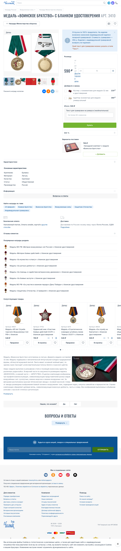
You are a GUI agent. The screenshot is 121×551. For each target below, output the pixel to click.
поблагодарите (46, 480)
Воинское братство (43, 207)
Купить (90, 125)
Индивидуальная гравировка (17, 210)
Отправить (103, 450)
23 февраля (10, 207)
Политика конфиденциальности (52, 513)
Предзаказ (14, 343)
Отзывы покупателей (48, 502)
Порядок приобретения (12, 496)
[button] (59, 3)
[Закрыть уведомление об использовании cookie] (117, 544)
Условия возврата (86, 502)
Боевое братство (25, 207)
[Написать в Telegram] (109, 3)
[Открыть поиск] (104, 3)
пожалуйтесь (33, 480)
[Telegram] (52, 91)
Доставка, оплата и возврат (13, 502)
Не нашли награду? (86, 499)
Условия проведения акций (89, 505)
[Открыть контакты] (116, 3)
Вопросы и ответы (10, 499)
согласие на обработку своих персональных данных (73, 454)
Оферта (12, 486)
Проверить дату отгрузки (12, 505)
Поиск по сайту (85, 496)
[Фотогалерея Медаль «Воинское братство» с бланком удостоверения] (109, 23)
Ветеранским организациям (13, 510)
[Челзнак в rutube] (75, 475)
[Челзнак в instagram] (68, 475)
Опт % (66, 133)
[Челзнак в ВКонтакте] (46, 475)
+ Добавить (100, 154)
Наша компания (47, 499)
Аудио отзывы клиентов (49, 505)
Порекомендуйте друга (49, 516)
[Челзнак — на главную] (9, 3)
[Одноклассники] (48, 91)
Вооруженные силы (63, 207)
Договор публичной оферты (51, 510)
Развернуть (8, 394)
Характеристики (10, 162)
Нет (75, 404)
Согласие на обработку (39, 486)
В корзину (42, 343)
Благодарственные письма (50, 507)
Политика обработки (22, 486)
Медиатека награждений (50, 496)
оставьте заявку (57, 483)
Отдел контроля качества (13, 507)
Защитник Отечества (83, 207)
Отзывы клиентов (11, 233)
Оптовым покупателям (11, 513)
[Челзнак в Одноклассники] (53, 475)
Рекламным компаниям (12, 516)
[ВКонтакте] (44, 91)
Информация (9, 191)
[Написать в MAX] (112, 3)
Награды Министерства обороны (23, 24)
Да (64, 404)
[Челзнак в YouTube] (60, 475)
